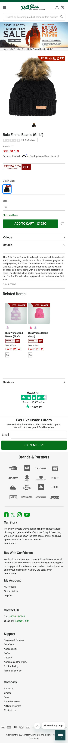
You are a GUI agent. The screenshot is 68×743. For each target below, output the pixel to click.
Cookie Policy (11, 666)
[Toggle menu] (7, 7)
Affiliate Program (12, 706)
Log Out (8, 595)
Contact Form (22, 620)
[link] (34, 35)
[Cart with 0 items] (62, 7)
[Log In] (57, 7)
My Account (10, 586)
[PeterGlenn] (33, 7)
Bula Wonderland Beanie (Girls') (14, 335)
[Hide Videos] (34, 237)
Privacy (8, 657)
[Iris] (7, 327)
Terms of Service (13, 670)
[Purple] (35, 327)
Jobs (6, 697)
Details (7, 245)
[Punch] (30, 327)
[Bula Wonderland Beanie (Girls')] (16, 313)
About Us (9, 688)
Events (7, 692)
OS (7, 355)
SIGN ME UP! (34, 445)
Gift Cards (9, 644)
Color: (9, 180)
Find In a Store (10, 215)
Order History (11, 591)
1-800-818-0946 (17, 616)
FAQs (7, 653)
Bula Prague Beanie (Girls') (38, 335)
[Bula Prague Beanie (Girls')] (39, 313)
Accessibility (10, 648)
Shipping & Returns (14, 640)
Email (6, 434)
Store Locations (12, 701)
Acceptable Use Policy (15, 662)
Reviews (8, 382)
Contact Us (10, 710)
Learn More (10, 543)
